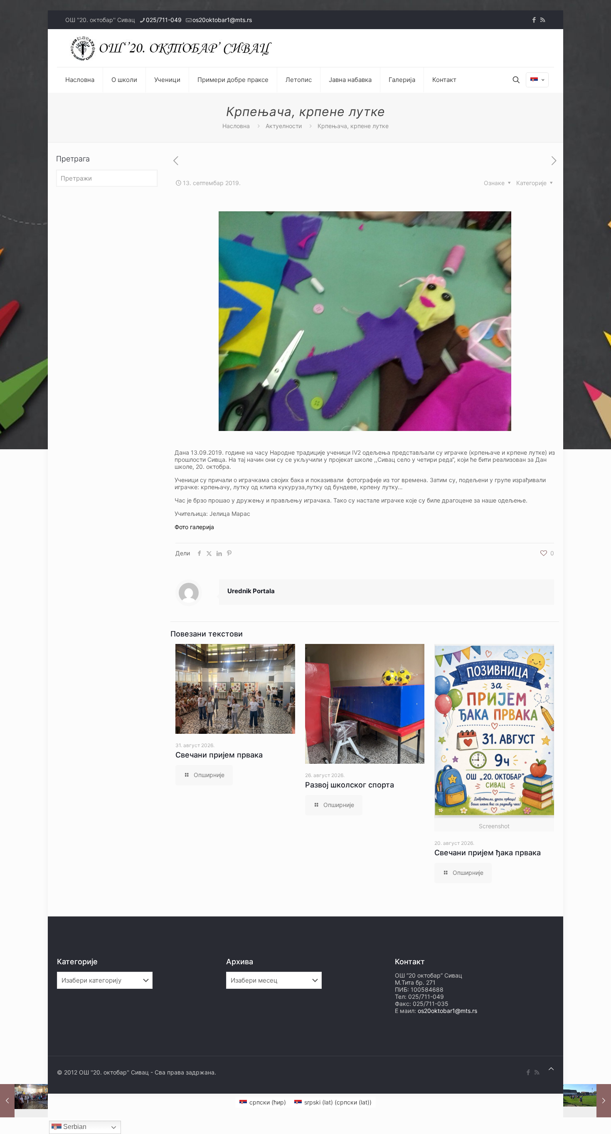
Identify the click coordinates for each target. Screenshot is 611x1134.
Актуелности (284, 125)
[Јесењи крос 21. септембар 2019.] (587, 1100)
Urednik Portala (251, 591)
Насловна (236, 125)
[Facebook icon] (534, 20)
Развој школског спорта (349, 784)
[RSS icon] (543, 20)
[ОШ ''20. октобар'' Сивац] (173, 48)
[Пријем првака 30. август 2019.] (24, 1100)
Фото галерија (194, 526)
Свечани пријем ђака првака (487, 852)
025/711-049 (164, 19)
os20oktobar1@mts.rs (222, 19)
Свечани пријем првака (219, 754)
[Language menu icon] (537, 79)
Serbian (74, 1126)
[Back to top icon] (551, 1068)
